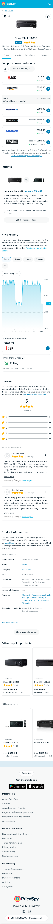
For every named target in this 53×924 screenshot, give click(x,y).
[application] (26, 305)
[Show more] (4, 78)
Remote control (39, 595)
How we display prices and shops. (26, 155)
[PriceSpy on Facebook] (23, 911)
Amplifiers (9, 11)
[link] (26, 198)
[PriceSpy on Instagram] (29, 911)
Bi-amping (26, 603)
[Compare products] (48, 17)
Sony (24, 564)
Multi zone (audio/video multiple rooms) (36, 598)
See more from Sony (11, 622)
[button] (7, 16)
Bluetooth (26, 595)
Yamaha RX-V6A (33, 191)
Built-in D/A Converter (39, 600)
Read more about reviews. (35, 394)
